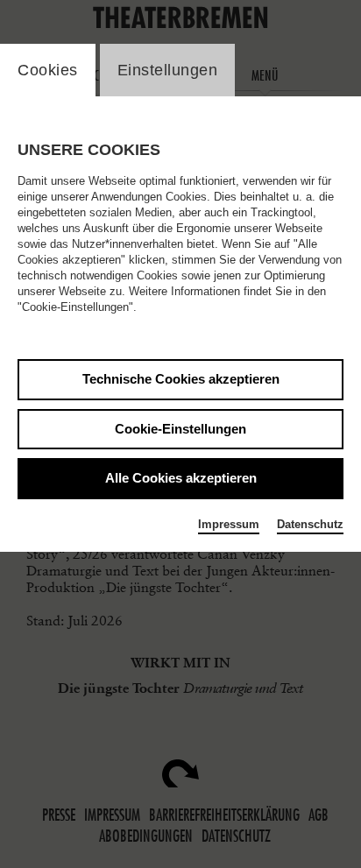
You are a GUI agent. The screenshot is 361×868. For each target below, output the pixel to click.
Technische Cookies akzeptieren (181, 378)
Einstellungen (167, 70)
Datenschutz (310, 524)
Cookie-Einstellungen (180, 428)
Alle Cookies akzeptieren (181, 477)
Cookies (48, 70)
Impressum (228, 524)
